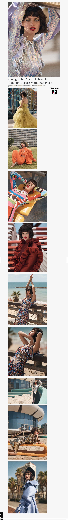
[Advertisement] (54, 112)
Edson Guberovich (39, 85)
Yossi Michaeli (14, 85)
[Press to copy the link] (67, 519)
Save (8, 169)
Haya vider (20, 85)
